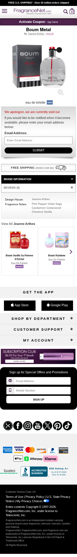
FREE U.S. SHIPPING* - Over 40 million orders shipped (38, 2)
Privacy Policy (34, 496)
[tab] (38, 179)
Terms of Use (14, 496)
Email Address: (16, 133)
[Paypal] (52, 450)
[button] (4, 11)
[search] (65, 11)
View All (18, 224)
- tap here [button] (38, 22)
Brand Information (17, 179)
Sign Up (38, 399)
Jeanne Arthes (36, 33)
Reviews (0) (12, 187)
